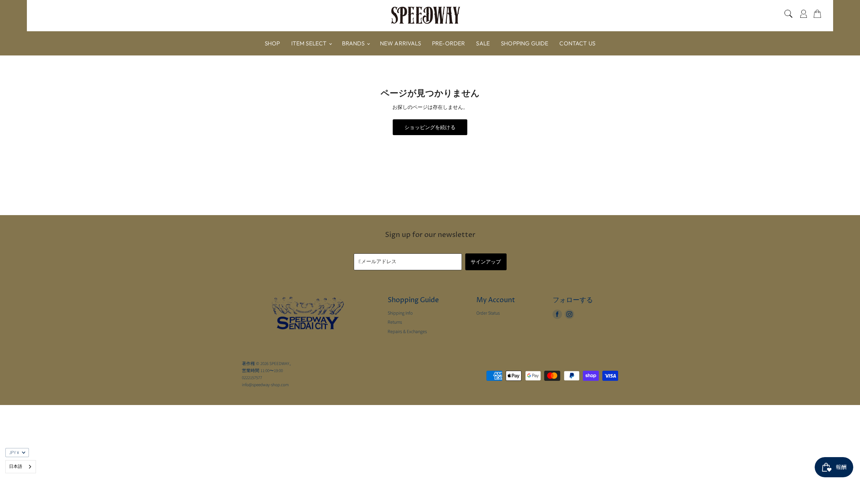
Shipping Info (400, 313)
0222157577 (252, 378)
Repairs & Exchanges (407, 331)
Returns (395, 322)
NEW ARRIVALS (400, 43)
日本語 (15, 466)
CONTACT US (577, 43)
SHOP (272, 43)
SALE (483, 43)
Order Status (488, 313)
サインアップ (486, 261)
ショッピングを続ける (430, 127)
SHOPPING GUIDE (524, 43)
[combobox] (20, 466)
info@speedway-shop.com (265, 385)
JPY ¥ (14, 452)
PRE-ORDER (448, 43)
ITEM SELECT (309, 43)
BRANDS (354, 43)
